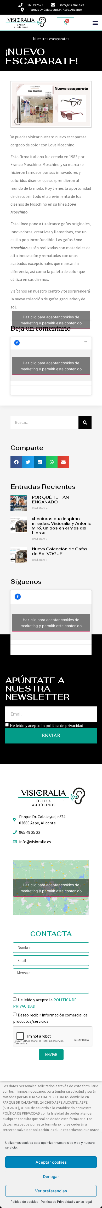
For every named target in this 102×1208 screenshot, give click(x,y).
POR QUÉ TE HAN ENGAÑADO (50, 499)
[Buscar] (85, 422)
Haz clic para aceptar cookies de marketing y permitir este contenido (51, 320)
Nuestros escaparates (51, 38)
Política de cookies (24, 1202)
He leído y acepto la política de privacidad (46, 725)
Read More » (40, 508)
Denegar (51, 1176)
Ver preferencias (51, 1190)
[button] (95, 22)
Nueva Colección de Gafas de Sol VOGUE (60, 551)
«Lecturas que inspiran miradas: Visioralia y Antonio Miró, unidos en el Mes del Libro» (62, 525)
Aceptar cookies (51, 1162)
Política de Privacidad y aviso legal (66, 1202)
